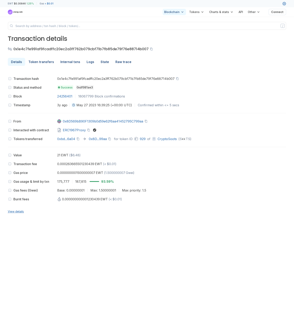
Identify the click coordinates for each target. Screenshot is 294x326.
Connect (277, 12)
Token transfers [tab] (41, 62)
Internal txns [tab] (70, 62)
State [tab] (105, 62)
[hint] (10, 79)
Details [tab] (16, 62)
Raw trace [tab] (123, 62)
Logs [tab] (90, 62)
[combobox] (74, 105)
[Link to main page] (15, 12)
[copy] (152, 49)
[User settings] (284, 4)
